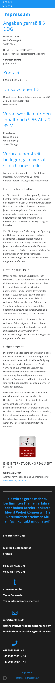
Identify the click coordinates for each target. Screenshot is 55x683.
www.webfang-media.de (15, 480)
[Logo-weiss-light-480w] (7, 4)
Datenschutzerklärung (27, 677)
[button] (51, 4)
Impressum (27, 672)
